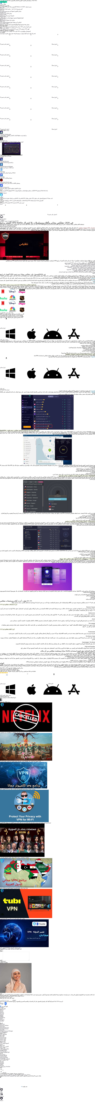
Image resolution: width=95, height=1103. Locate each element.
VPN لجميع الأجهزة (4, 1043)
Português (2, 1019)
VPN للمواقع (3, 31)
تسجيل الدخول (3, 193)
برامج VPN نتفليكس (90, 665)
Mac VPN (2, 1035)
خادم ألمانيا (12, 392)
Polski (1, 1018)
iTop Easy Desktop (4, 1025)
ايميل (1, 951)
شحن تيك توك (32, 33)
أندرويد (50, 356)
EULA (28, 1074)
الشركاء (2, 1065)
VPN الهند (27, 29)
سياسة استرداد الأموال (21, 1074)
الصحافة (2, 1063)
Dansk (1, 1011)
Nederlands (2, 1017)
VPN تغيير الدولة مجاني (25, 26)
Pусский (2, 1013)
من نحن (2, 1061)
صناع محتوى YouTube (5, 1066)
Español (2, 1012)
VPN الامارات (10, 29)
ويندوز (59, 356)
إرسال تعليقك (3, 961)
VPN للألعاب (9, 31)
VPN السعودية (3, 29)
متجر (1, 191)
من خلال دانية (3, 225)
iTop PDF (2, 1029)
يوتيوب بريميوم (20, 33)
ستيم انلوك (26, 33)
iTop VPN (67, 286)
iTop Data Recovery (4, 1027)
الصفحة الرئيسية (12, 221)
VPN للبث (14, 31)
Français (2, 1014)
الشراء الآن (2, 695)
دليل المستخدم (3, 1056)
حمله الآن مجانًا (7, 156)
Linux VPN (2, 1042)
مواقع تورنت (23, 31)
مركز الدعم (2, 1054)
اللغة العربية (2, 1008)
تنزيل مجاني (8, 695)
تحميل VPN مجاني (4, 23)
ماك (56, 356)
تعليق (1, 960)
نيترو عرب (2, 33)
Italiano (1, 1015)
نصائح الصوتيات (3, 1049)
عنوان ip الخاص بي (4, 1046)
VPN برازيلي (21, 29)
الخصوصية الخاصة (10, 1075)
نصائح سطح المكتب (4, 1048)
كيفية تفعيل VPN (4, 1057)
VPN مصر (16, 29)
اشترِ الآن (2, 156)
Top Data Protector (4, 1028)
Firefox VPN (3, 1039)
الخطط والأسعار (3, 1032)
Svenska (2, 1021)
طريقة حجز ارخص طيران (11, 33)
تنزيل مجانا (6, 389)
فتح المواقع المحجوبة (12, 26)
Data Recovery (3, 1051)
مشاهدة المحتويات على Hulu (15, 342)
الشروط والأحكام (12, 1074)
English (1, 1007)
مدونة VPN (2, 1047)
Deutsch (2, 1009)
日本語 (1, 1016)
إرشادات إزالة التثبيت (5, 1058)
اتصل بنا (2, 1062)
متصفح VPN (3, 1041)
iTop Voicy (2, 1026)
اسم (1, 950)
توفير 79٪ (2, 220)
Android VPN (3, 1037)
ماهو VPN (2, 26)
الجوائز (1, 1064)
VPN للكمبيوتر (3, 1034)
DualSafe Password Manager (6, 1031)
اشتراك (14, 1000)
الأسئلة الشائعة (3, 1055)
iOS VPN (2, 1036)
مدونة (1, 203)
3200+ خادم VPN (4, 28)
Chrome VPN (3, 1038)
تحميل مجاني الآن (4, 339)
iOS (53, 356)
